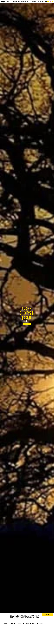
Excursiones (15, 1)
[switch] (23, 623)
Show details (41, 623)
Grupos (28, 1)
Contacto (42, 1)
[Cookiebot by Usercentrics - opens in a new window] (5, 623)
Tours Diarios (9, 1)
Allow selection (47, 617)
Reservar (46, 1)
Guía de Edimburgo (33, 1)
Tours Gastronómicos (22, 1)
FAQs (38, 1)
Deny (47, 619)
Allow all (47, 614)
